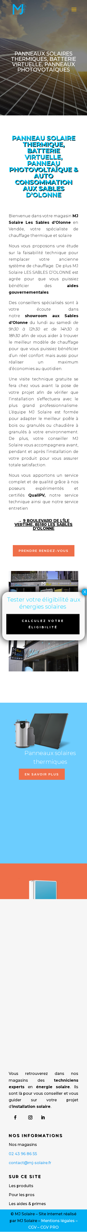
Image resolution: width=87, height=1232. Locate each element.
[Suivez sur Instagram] (30, 1117)
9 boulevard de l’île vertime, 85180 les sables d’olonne (43, 524)
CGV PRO (49, 1227)
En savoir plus (42, 774)
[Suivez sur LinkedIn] (43, 1117)
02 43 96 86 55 (23, 1153)
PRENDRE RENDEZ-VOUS (44, 551)
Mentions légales (58, 1220)
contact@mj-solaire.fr (30, 1162)
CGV (32, 1227)
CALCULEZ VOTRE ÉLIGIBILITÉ (43, 624)
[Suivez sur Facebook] (15, 1117)
